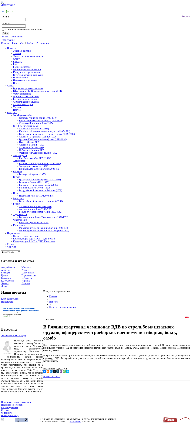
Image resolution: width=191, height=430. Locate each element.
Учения (17, 53)
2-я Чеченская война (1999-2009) (35, 209)
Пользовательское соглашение (16, 402)
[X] (54, 371)
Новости (11, 48)
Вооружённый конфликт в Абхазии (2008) (40, 190)
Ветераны (12, 112)
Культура (17, 61)
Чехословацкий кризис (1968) (34, 222)
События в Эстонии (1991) (32, 150)
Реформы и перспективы (25, 99)
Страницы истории (23, 104)
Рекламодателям (9, 407)
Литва (4, 286)
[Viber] (61, 371)
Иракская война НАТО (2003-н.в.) (36, 195)
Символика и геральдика (26, 101)
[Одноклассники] (48, 371)
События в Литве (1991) (31, 147)
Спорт (16, 59)
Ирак (15, 193)
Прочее (17, 83)
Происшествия (20, 77)
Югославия (19, 225)
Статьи (10, 85)
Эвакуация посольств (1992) (33, 166)
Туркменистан (28, 275)
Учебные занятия (22, 51)
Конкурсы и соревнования (26, 72)
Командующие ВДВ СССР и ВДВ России (34, 238)
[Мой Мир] (51, 371)
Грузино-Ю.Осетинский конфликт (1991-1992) (43, 139)
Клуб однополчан (10, 298)
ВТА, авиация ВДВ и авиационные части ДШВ (37, 91)
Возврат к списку (52, 376)
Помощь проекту (10, 415)
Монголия (18, 198)
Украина (25, 280)
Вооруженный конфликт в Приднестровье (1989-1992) (47, 134)
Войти (30, 43)
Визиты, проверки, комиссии (28, 75)
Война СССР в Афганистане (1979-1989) (40, 163)
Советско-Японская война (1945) (36, 123)
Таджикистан (20, 214)
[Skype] (67, 371)
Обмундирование (22, 93)
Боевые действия (21, 67)
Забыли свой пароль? (12, 36)
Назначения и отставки (25, 80)
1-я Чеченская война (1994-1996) (35, 206)
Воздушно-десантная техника (28, 88)
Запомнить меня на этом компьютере (24, 29)
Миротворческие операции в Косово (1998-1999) (44, 230)
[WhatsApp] (64, 371)
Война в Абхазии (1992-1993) (34, 182)
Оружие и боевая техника (26, 96)
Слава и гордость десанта (26, 236)
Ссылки (5, 410)
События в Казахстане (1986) (34, 128)
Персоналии (13, 233)
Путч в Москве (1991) (30, 142)
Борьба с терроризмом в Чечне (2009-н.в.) (40, 212)
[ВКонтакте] (44, 371)
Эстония (25, 283)
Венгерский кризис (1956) (32, 174)
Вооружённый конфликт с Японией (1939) (41, 201)
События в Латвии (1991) (32, 144)
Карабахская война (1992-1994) (35, 158)
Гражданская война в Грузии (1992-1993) (40, 179)
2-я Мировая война (23, 115)
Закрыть (185, 16)
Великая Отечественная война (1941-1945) (41, 120)
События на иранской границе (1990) (38, 136)
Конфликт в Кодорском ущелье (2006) (38, 185)
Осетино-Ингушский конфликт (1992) (38, 152)
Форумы (11, 246)
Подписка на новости (12, 404)
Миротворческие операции (27, 69)
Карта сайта (18, 43)
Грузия (16, 177)
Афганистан (19, 161)
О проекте (6, 413)
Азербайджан (20, 155)
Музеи (10, 244)
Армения (5, 270)
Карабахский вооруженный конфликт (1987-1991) (44, 131)
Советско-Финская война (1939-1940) (38, 118)
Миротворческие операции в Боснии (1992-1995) (44, 228)
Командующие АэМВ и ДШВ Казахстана (34, 241)
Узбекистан (27, 278)
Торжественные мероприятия (28, 56)
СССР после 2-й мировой (26, 126)
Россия (16, 203)
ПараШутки (7, 301)
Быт (15, 64)
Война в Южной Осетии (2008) (35, 187)
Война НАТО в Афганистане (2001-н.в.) (39, 169)
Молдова (26, 267)
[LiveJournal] (57, 371)
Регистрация (8, 40)
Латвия (5, 283)
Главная (5, 43)
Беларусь (5, 272)
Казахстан (6, 278)
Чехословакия (20, 220)
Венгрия (17, 171)
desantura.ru (75, 421)
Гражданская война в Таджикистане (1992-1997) (43, 217)
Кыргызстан (7, 280)
